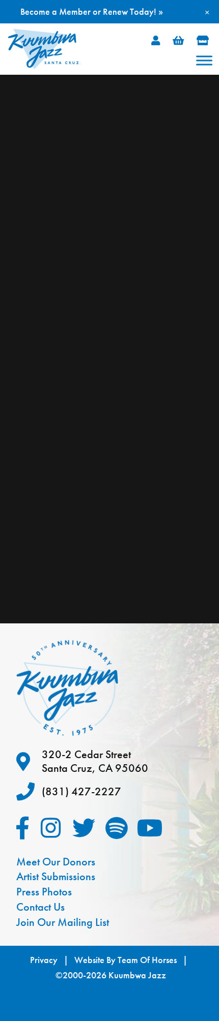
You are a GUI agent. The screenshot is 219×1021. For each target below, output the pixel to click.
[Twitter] (83, 828)
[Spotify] (116, 828)
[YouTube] (150, 828)
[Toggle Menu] (204, 60)
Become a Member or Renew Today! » (91, 11)
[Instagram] (50, 828)
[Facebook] (22, 828)
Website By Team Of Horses (125, 960)
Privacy (44, 960)
